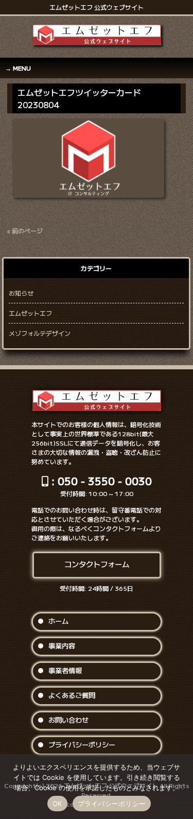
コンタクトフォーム (96, 563)
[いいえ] (180, 786)
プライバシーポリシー (81, 744)
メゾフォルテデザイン (40, 333)
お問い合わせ (68, 720)
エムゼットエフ (30, 313)
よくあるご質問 (71, 695)
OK (57, 803)
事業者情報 (65, 670)
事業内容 (61, 646)
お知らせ (21, 292)
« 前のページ (25, 230)
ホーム (58, 621)
